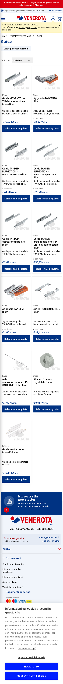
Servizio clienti (9, 582)
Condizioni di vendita (13, 564)
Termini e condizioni (12, 587)
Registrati (32, 27)
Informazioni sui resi (12, 577)
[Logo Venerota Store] (31, 524)
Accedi (22, 27)
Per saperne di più (27, 648)
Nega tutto (31, 666)
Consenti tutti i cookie (31, 676)
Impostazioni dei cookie (31, 657)
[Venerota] (31, 17)
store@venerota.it (49, 537)
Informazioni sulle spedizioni (11, 570)
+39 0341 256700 (50, 541)
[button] (53, 18)
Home (3, 36)
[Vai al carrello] (59, 19)
